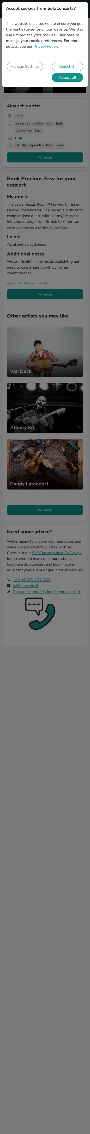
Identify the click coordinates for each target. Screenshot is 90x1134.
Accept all (67, 77)
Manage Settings (25, 66)
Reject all (67, 66)
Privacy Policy (45, 46)
